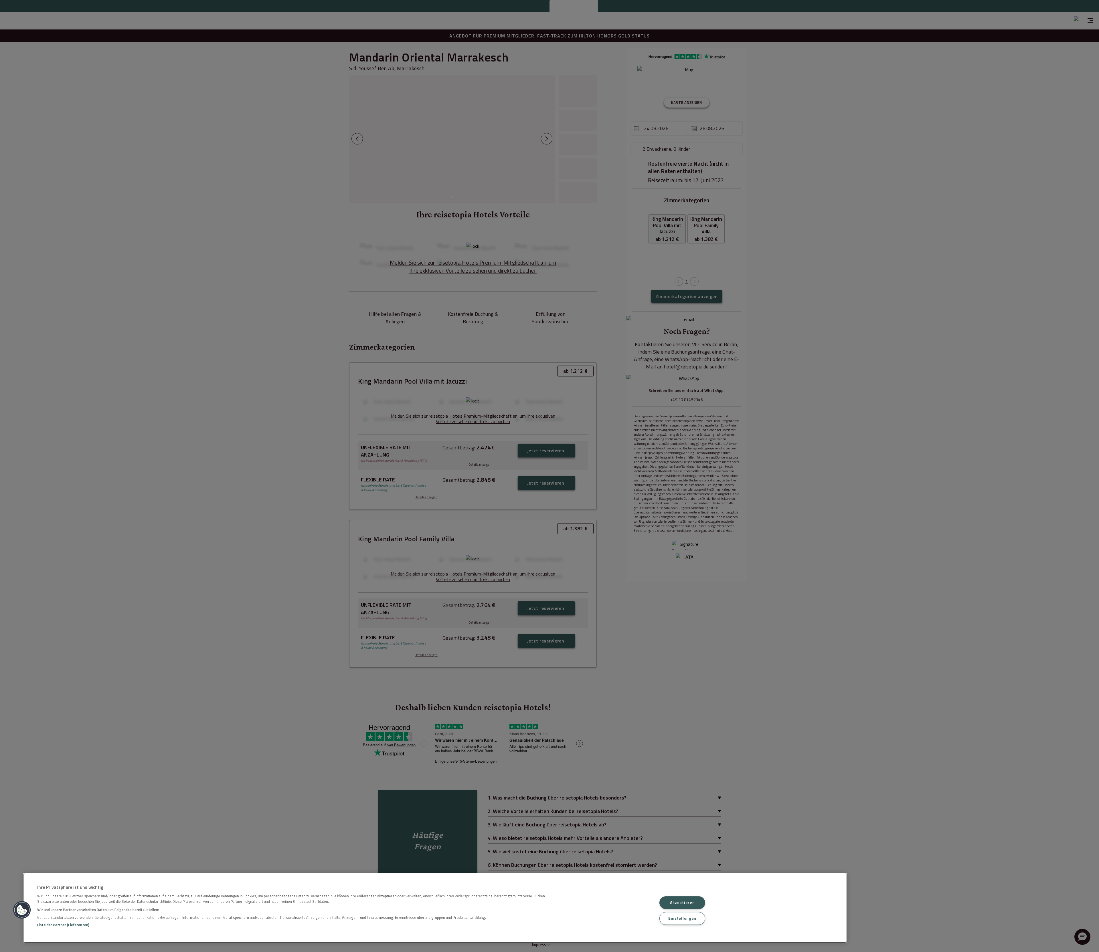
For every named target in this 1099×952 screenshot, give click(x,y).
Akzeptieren (682, 903)
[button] (22, 910)
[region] (435, 908)
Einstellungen (682, 918)
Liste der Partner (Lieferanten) (63, 925)
